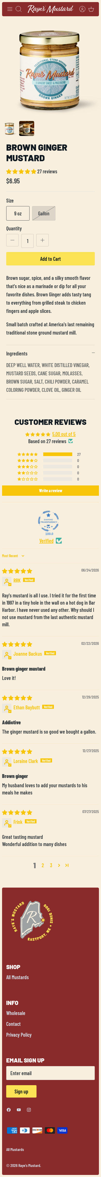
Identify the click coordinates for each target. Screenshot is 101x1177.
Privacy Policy (19, 1035)
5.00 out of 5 (64, 434)
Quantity (14, 228)
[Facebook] (9, 1109)
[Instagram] (29, 1109)
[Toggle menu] (10, 9)
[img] (17, 571)
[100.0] (48, 521)
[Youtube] (19, 1109)
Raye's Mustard (29, 1165)
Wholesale (15, 1013)
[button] (21, 171)
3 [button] (51, 865)
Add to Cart (50, 259)
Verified (46, 541)
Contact (13, 1024)
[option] (50, 68)
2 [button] (43, 865)
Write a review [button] (50, 490)
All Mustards (17, 977)
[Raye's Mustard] (50, 9)
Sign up (21, 1091)
